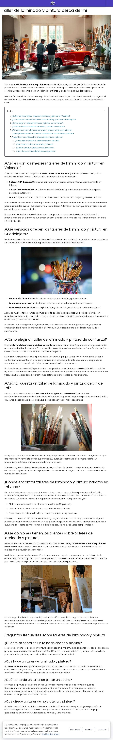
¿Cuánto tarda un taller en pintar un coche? (35, 147)
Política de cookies (50, 734)
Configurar (102, 729)
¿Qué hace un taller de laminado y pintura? (34, 144)
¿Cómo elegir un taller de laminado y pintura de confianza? (37, 123)
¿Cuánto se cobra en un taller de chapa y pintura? (37, 140)
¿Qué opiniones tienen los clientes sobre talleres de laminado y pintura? (43, 133)
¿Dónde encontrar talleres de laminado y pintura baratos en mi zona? (42, 130)
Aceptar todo (75, 729)
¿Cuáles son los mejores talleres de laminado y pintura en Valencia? (41, 116)
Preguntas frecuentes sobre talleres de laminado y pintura (37, 137)
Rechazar (88, 729)
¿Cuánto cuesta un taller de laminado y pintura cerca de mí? (38, 126)
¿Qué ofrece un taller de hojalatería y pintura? (36, 151)
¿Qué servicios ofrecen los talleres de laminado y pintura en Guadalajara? (44, 119)
